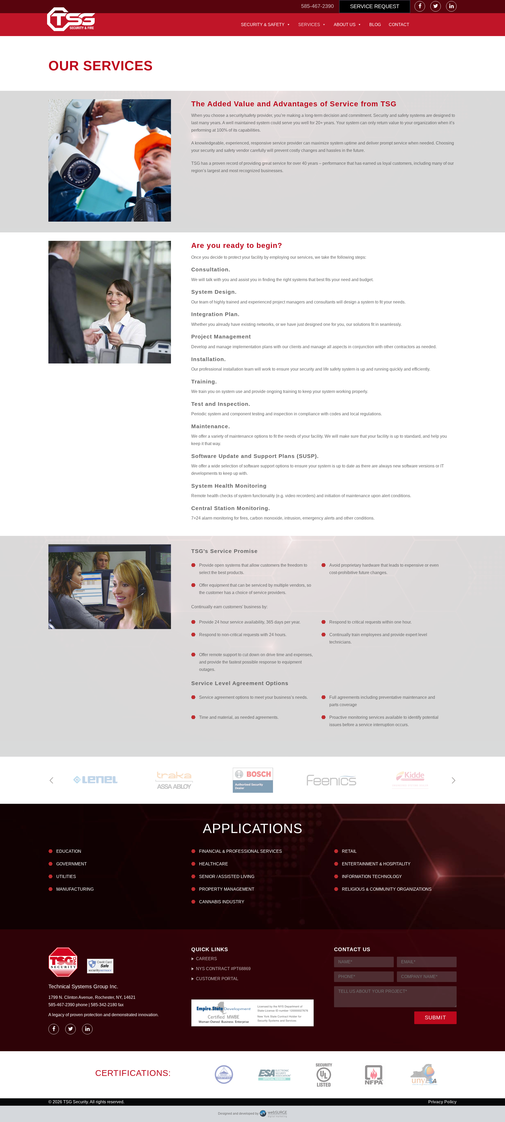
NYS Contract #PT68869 (223, 968)
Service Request (374, 6)
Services (309, 24)
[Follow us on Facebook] (420, 6)
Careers (206, 958)
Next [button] (453, 780)
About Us (345, 24)
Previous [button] (51, 780)
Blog (375, 24)
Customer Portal (217, 978)
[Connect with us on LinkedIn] (451, 6)
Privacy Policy (442, 1102)
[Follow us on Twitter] (436, 6)
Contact (399, 24)
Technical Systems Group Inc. (83, 986)
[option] (95, 780)
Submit (435, 1017)
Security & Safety (263, 24)
